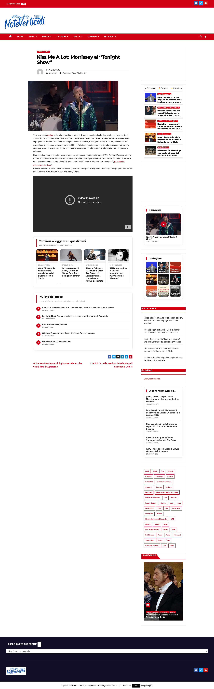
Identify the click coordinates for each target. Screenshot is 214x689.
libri (159, 508)
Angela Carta (54, 70)
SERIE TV (176, 107)
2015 (155, 471)
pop (173, 530)
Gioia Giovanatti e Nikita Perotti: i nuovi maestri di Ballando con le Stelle (46, 273)
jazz (179, 503)
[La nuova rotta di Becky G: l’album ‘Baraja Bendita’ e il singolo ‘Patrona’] (71, 256)
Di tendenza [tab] (176, 88)
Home (20, 36)
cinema (170, 476)
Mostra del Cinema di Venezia (156, 519)
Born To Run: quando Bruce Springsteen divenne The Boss (161, 439)
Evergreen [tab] (163, 88)
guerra (163, 503)
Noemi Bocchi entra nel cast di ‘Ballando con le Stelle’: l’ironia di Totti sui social (169, 113)
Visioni (46, 36)
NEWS (159, 94)
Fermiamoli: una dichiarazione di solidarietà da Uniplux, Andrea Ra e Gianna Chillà (163, 412)
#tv (85, 73)
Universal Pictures (152, 545)
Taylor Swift (149, 540)
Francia (174, 498)
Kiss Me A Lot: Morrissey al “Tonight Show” (161, 238)
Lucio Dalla (176, 508)
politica (165, 530)
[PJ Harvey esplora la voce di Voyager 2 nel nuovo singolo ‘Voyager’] (118, 256)
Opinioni (92, 36)
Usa (164, 545)
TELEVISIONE (167, 94)
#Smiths (80, 73)
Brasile (171, 471)
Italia (171, 503)
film (165, 498)
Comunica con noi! (152, 379)
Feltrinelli (148, 492)
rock (160, 535)
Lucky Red (149, 514)
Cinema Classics (152, 612)
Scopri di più (146, 685)
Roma (168, 535)
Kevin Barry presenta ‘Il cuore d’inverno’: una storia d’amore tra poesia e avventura (169, 126)
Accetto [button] (136, 686)
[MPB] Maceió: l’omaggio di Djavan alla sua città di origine (163, 450)
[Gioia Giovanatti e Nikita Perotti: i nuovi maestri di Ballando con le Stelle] (47, 256)
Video (47, 51)
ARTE (159, 107)
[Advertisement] (95, 16)
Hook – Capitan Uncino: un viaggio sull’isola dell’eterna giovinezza (160, 616)
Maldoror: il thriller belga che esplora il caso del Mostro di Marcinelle (169, 152)
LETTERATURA (168, 120)
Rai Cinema (149, 535)
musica (147, 524)
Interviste (110, 36)
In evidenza (164, 612)
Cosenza (159, 487)
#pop (74, 73)
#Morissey (67, 73)
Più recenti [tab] (150, 88)
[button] (201, 36)
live (166, 508)
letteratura (149, 508)
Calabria (148, 476)
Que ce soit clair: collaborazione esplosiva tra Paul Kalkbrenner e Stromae (161, 426)
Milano (159, 514)
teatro (160, 540)
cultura (169, 487)
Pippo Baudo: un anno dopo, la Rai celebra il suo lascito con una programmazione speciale (169, 99)
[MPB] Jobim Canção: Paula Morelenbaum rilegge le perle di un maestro (162, 399)
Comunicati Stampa (164, 482)
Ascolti (77, 36)
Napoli (157, 524)
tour (168, 540)
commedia (149, 482)
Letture (62, 36)
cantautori (159, 476)
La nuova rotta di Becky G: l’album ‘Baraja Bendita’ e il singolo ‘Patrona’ (71, 272)
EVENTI (165, 107)
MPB (172, 519)
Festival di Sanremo (152, 498)
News (32, 36)
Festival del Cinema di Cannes (167, 492)
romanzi (177, 535)
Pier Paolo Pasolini (152, 530)
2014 (147, 471)
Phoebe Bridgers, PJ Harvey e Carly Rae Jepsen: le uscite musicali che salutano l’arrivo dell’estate (94, 274)
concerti (148, 487)
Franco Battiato (150, 503)
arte (162, 471)
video (172, 545)
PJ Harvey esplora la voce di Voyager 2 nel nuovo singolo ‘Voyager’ (118, 273)
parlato (50, 135)
